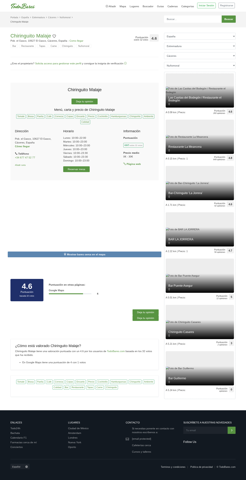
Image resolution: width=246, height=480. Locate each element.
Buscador (148, 6)
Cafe (49, 116)
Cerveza (59, 116)
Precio (91, 116)
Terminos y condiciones (173, 467)
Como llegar (76, 40)
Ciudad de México (78, 428)
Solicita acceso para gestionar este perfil (58, 63)
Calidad (85, 122)
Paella (40, 116)
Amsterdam (74, 433)
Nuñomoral (65, 17)
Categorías (187, 6)
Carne (54, 46)
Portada (14, 17)
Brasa (31, 116)
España (25, 17)
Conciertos (16, 447)
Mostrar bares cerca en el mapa (86, 254)
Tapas (42, 46)
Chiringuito (67, 46)
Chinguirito (135, 116)
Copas (70, 116)
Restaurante (27, 46)
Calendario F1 (18, 437)
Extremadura (38, 17)
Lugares (134, 6)
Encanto (81, 116)
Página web (133, 164)
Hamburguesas (118, 116)
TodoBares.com (116, 351)
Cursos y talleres (141, 451)
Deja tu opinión (84, 101)
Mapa (123, 6)
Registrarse (226, 5)
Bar (14, 46)
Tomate (20, 116)
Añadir (112, 6)
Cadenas (172, 6)
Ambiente (148, 116)
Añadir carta (20, 165)
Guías (160, 6)
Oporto (72, 447)
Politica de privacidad (201, 467)
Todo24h (15, 428)
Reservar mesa (76, 169)
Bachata (15, 433)
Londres (72, 437)
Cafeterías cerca (141, 445)
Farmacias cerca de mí (23, 442)
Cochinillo (103, 116)
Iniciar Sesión (206, 5)
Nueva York (74, 442)
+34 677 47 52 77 (25, 157)
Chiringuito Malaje (31, 36)
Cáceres (52, 17)
